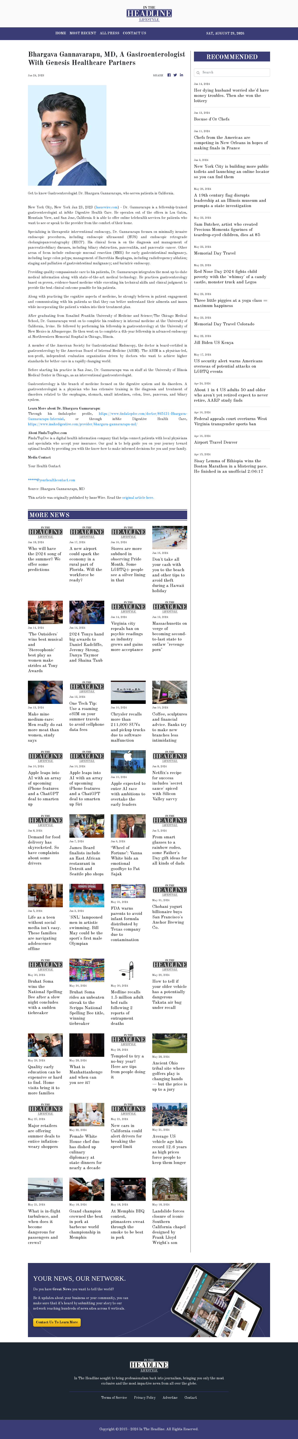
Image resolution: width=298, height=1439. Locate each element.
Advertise (170, 1398)
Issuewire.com (107, 207)
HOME (60, 33)
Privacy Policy (145, 1398)
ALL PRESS (109, 33)
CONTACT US (134, 33)
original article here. (138, 498)
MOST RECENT (83, 33)
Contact (191, 1398)
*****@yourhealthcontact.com (51, 480)
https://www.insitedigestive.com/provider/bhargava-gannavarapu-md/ (82, 424)
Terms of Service (114, 1398)
